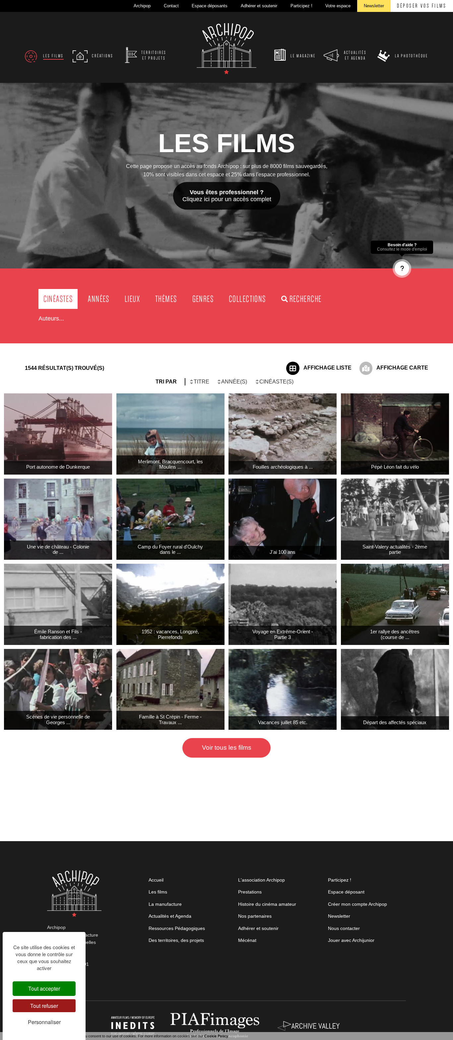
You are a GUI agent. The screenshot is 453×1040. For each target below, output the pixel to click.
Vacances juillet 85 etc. (282, 722)
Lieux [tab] (132, 299)
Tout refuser (44, 1006)
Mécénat (247, 940)
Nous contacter (344, 928)
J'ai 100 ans (282, 552)
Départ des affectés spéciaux (394, 722)
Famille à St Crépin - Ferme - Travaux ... (170, 719)
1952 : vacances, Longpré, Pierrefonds (170, 634)
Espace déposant (346, 892)
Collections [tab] (247, 299)
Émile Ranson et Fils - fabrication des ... (58, 634)
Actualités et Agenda (170, 916)
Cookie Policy (216, 1036)
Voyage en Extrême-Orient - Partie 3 (282, 634)
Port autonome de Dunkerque (58, 467)
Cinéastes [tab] (58, 299)
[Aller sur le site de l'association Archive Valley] (216, 1025)
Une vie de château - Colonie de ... (58, 549)
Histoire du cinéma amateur (267, 904)
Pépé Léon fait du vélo (395, 467)
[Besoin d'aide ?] (402, 268)
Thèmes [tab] (166, 299)
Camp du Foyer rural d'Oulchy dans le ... (170, 549)
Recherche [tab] (306, 299)
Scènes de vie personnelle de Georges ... (58, 719)
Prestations (250, 892)
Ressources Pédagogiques (177, 928)
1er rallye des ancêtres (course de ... (395, 634)
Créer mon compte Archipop (357, 904)
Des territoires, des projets (176, 940)
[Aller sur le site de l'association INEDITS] (133, 1025)
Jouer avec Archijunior (351, 940)
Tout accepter (44, 988)
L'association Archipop (261, 880)
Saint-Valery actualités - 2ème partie (394, 549)
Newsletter (339, 916)
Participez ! (339, 880)
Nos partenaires (255, 916)
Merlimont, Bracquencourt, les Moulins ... (170, 464)
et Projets (153, 55)
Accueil (156, 880)
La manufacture (165, 904)
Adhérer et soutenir (258, 928)
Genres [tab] (203, 299)
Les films (158, 892)
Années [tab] (98, 299)
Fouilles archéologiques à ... (283, 467)
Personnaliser (44, 1022)
